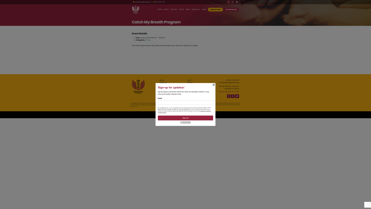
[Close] (214, 85)
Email (160, 98)
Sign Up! (185, 118)
